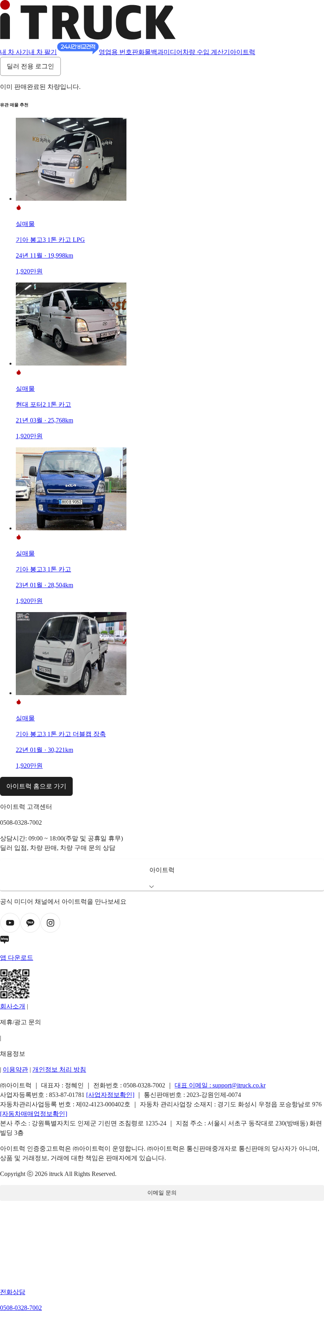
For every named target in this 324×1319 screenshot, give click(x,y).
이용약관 (15, 1069)
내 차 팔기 (42, 52)
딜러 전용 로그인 (30, 66)
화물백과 (151, 52)
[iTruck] (88, 37)
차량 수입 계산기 (206, 52)
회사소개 (12, 1006)
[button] (162, 875)
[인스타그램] (50, 930)
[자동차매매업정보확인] (33, 1113)
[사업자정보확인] (110, 1094)
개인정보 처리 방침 (59, 1069)
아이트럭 (242, 52)
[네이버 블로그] (162, 941)
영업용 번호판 (118, 52)
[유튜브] (10, 930)
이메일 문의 (162, 1193)
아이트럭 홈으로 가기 (36, 786)
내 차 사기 (14, 52)
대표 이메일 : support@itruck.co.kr (220, 1085)
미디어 (173, 52)
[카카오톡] (30, 930)
